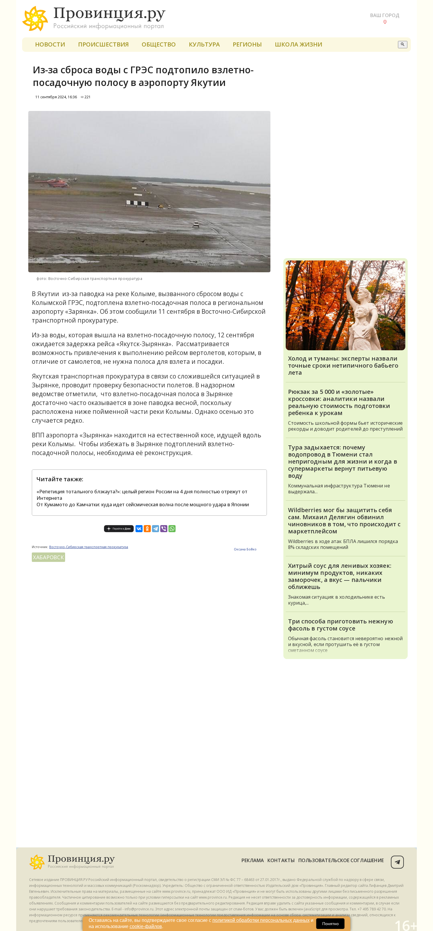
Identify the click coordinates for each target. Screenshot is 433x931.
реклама (253, 860)
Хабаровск (48, 557)
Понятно (330, 923)
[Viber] (163, 528)
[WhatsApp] (172, 528)
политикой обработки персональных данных (261, 920)
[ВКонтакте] (139, 528)
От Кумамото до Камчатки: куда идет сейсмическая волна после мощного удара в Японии (143, 504)
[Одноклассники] (147, 528)
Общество (159, 44)
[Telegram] (155, 528)
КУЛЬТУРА (204, 44)
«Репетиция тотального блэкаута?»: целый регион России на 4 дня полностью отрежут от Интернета (142, 494)
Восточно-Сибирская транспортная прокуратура (88, 547)
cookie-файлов (146, 926)
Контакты (281, 860)
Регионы (247, 44)
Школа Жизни (298, 44)
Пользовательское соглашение (341, 860)
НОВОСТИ (50, 44)
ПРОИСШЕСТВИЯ (103, 44)
